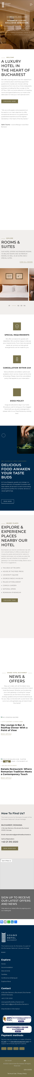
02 (18, 305)
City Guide (6, 721)
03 (21, 305)
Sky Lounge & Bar (16, 721)
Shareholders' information (10, 1009)
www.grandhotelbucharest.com (12, 1002)
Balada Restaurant (9, 765)
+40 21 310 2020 (9, 842)
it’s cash (3, 1041)
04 (24, 305)
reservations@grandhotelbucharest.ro (15, 1004)
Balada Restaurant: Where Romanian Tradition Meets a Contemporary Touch (16, 772)
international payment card (19, 1041)
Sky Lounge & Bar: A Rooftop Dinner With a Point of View (14, 728)
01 (9, 305)
